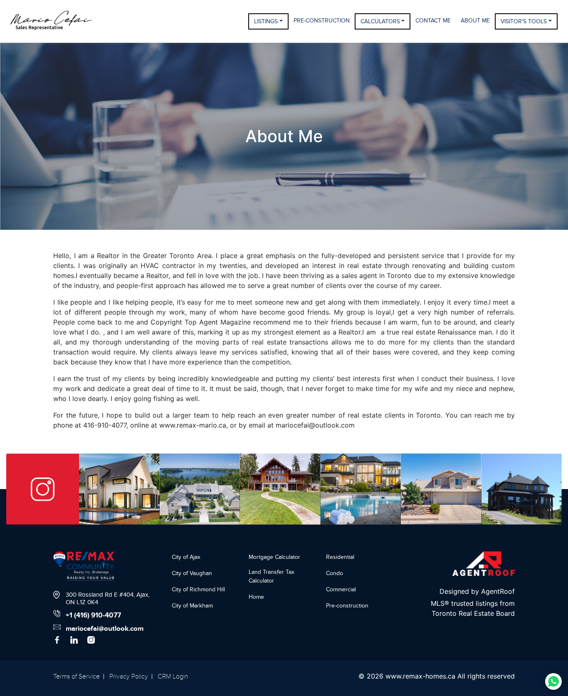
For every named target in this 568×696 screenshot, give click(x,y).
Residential (340, 557)
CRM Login (173, 676)
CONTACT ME (433, 20)
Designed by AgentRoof (477, 591)
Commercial (341, 589)
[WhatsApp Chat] (553, 681)
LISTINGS (266, 21)
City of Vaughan (192, 573)
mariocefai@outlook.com (104, 629)
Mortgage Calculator (274, 557)
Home (256, 596)
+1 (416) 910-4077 (93, 615)
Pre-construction (347, 605)
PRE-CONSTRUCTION (322, 20)
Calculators (380, 21)
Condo (334, 573)
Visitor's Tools (524, 21)
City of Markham (192, 605)
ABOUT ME (475, 20)
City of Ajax (186, 557)
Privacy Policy (128, 676)
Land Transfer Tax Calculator (271, 576)
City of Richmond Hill (198, 589)
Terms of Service (76, 676)
